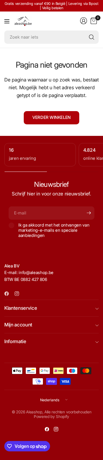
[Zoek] (91, 37)
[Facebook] (8, 293)
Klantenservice (20, 308)
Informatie (15, 341)
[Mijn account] (83, 21)
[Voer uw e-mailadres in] (88, 213)
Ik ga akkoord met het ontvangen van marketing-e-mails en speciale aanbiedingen (53, 230)
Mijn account (18, 325)
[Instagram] (19, 293)
